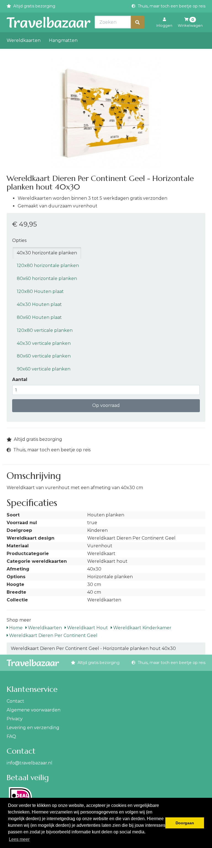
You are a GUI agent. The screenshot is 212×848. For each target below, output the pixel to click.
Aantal (19, 379)
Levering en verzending (33, 727)
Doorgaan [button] (185, 823)
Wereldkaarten (24, 40)
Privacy (15, 718)
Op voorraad (106, 405)
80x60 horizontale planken (47, 278)
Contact (15, 701)
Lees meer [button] (19, 839)
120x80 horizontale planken (48, 265)
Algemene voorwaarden (33, 710)
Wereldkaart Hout (87, 627)
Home (15, 627)
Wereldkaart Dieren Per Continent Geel (52, 635)
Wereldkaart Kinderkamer (141, 627)
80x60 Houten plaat (39, 317)
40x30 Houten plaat (39, 304)
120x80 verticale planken (45, 330)
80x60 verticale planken (44, 356)
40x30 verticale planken (44, 343)
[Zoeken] (137, 22)
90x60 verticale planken (43, 369)
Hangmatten (63, 40)
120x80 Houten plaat (40, 291)
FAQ (11, 736)
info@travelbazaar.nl (29, 763)
